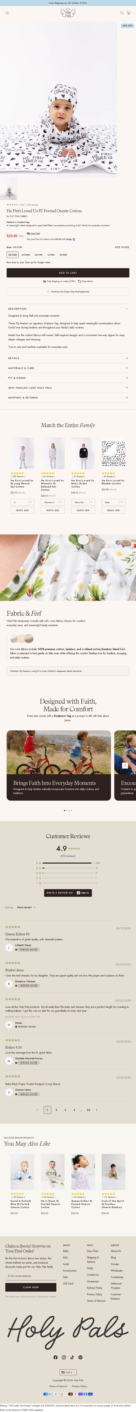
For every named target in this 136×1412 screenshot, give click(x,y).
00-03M (12, 254)
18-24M (63, 254)
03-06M (26, 254)
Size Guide (122, 247)
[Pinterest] (80, 1357)
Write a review (68, 893)
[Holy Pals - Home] (68, 13)
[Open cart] (129, 13)
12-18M (51, 254)
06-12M (38, 254)
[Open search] (122, 13)
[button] (68, 863)
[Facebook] (56, 1357)
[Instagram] (64, 1357)
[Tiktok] (72, 1357)
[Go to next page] (98, 1110)
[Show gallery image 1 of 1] (8, 188)
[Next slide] (125, 766)
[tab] (64, 810)
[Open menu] (10, 13)
